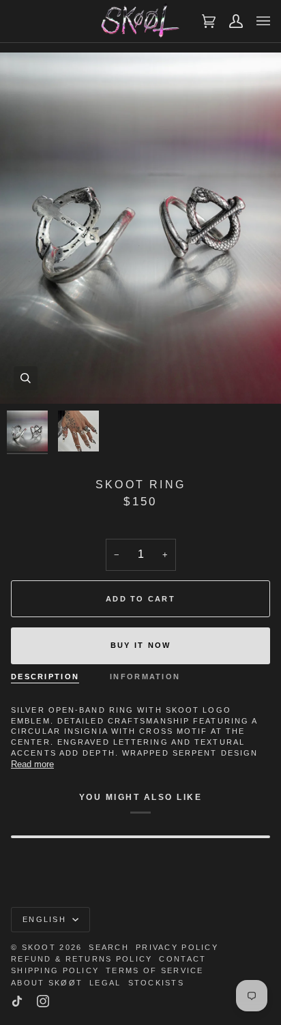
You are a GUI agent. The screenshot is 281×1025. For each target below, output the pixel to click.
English (46, 919)
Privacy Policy (177, 947)
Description (45, 676)
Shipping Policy (55, 970)
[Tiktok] (17, 1001)
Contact (182, 959)
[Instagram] (43, 1001)
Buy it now (140, 645)
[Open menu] (256, 21)
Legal (105, 983)
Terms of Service (154, 970)
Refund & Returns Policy (81, 959)
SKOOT (39, 947)
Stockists (156, 983)
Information (145, 676)
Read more (32, 764)
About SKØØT (47, 983)
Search (109, 947)
